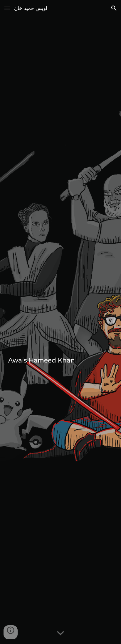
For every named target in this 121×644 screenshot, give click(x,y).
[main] (60, 322)
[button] (7, 8)
